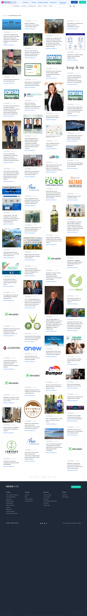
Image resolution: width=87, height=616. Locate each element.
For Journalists (47, 496)
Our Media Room (29, 501)
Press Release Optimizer (12, 513)
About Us (27, 494)
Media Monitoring (10, 505)
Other (50, 6)
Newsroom (46, 499)
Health (39, 6)
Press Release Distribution (12, 494)
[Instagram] (46, 523)
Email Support (65, 496)
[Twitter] (42, 523)
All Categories (16, 6)
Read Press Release (8, 45)
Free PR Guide (76, 487)
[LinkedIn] (44, 523)
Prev (36, 477)
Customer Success (10, 511)
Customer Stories (29, 499)
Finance (45, 6)
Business (24, 6)
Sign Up (83, 2)
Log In (74, 2)
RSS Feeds (46, 503)
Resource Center (47, 494)
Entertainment (32, 6)
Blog (26, 496)
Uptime (79, 523)
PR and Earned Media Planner (50, 501)
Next (55, 477)
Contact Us (64, 494)
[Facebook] (40, 523)
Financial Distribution (11, 496)
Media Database (10, 501)
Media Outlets (47, 505)
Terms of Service (67, 523)
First (32, 477)
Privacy (74, 523)
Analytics (8, 507)
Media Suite (9, 499)
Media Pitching (9, 503)
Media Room (9, 509)
